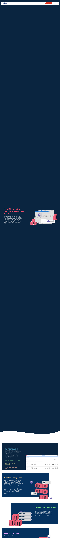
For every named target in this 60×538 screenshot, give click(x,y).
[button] (18, 3)
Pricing (26, 3)
